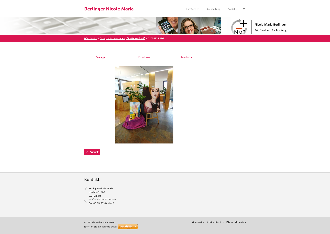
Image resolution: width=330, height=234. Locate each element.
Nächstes (187, 57)
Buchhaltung (213, 8)
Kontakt (232, 8)
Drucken (242, 222)
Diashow (144, 57)
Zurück (94, 152)
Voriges (101, 57)
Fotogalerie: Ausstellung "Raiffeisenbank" (122, 38)
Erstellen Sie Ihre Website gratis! (100, 226)
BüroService (192, 8)
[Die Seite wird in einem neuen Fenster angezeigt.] (144, 104)
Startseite (199, 222)
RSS (231, 222)
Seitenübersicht (216, 222)
